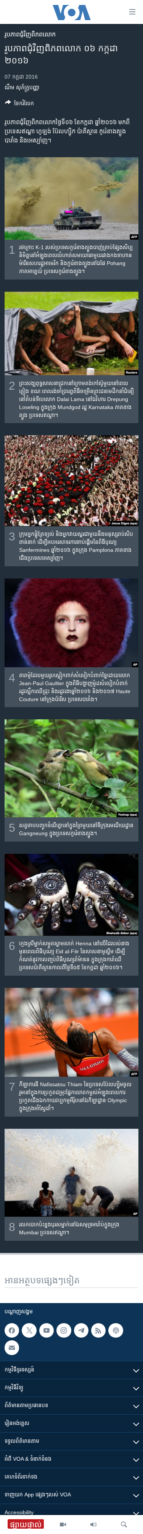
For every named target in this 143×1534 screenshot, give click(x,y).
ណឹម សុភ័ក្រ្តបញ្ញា (22, 87)
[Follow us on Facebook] (12, 1330)
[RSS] (98, 1330)
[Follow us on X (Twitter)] (29, 1330)
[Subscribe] (12, 1347)
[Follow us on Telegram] (81, 1330)
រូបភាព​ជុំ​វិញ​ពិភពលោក (30, 34)
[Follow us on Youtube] (46, 1330)
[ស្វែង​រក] (123, 1524)
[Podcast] (115, 1330)
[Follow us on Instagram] (63, 1330)
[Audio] (93, 1524)
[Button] (19, 105)
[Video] (62, 1524)
